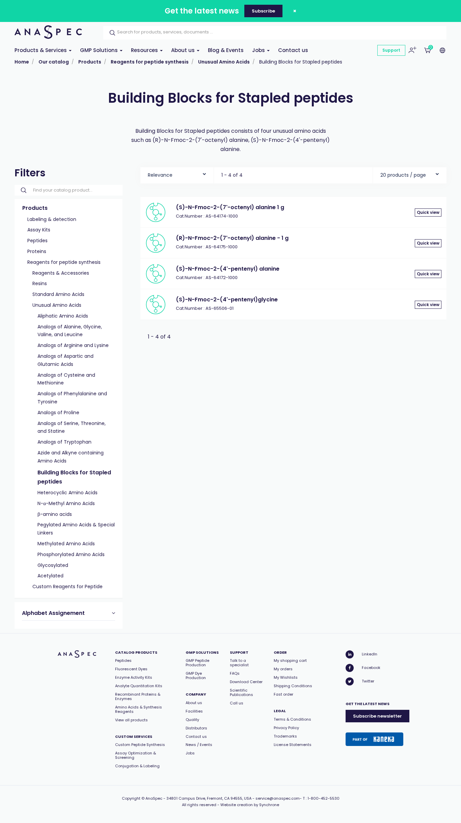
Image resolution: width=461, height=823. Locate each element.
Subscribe (263, 11)
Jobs (259, 50)
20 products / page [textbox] (403, 175)
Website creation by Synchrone (249, 804)
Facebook (371, 667)
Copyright (131, 798)
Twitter (368, 681)
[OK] (110, 32)
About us (183, 50)
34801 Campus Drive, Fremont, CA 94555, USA (208, 798)
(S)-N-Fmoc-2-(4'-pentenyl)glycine (227, 299)
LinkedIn (369, 654)
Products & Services (41, 50)
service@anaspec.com (277, 798)
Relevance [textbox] (160, 175)
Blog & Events (226, 50)
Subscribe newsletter (377, 716)
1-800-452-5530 (323, 798)
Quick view (428, 212)
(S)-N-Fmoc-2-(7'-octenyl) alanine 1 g (230, 207)
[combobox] (177, 173)
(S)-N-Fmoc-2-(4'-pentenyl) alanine (227, 269)
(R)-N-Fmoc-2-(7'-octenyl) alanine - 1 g (232, 238)
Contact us (293, 50)
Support (391, 50)
